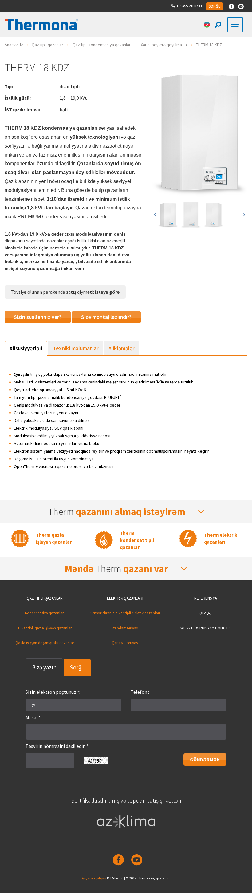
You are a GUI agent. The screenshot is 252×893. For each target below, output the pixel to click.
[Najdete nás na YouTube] (241, 6)
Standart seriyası (125, 628)
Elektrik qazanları (125, 598)
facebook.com (116, 859)
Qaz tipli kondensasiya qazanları (102, 44)
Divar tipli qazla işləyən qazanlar (45, 628)
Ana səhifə (14, 44)
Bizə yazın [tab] (44, 667)
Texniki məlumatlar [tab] (75, 348)
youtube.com (135, 859)
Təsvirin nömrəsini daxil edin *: (57, 746)
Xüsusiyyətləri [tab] (26, 348)
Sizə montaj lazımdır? (106, 316)
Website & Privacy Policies (205, 628)
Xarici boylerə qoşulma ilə (164, 44)
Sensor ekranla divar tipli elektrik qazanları (125, 613)
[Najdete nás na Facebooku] (231, 6)
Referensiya (205, 598)
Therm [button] (116, 512)
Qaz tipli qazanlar (47, 44)
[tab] (126, 511)
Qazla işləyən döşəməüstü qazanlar (44, 642)
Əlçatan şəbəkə (94, 878)
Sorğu (215, 6)
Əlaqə (205, 613)
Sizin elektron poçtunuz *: (53, 692)
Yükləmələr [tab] (121, 348)
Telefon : (140, 692)
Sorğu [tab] (77, 667)
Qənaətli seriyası (125, 642)
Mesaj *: (33, 717)
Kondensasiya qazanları (45, 613)
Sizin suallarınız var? (37, 316)
